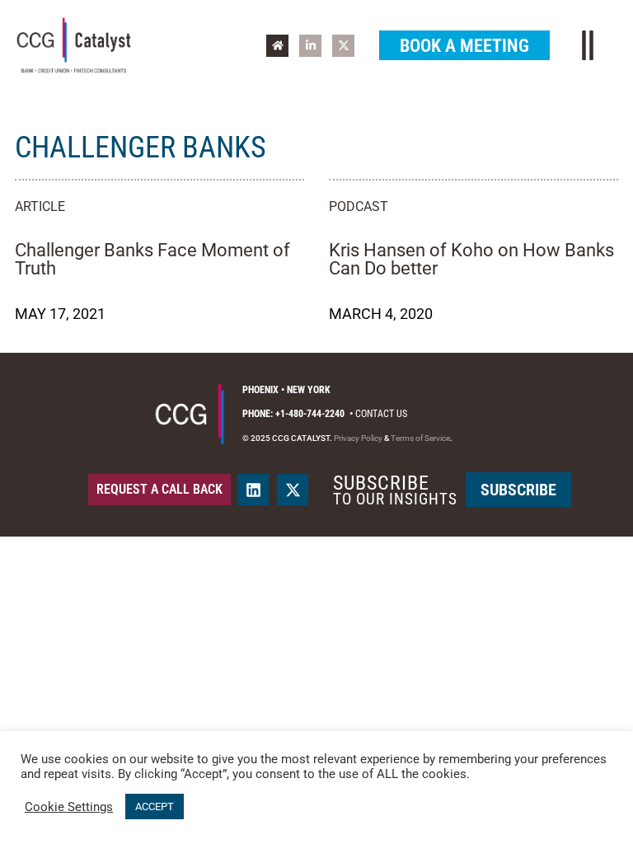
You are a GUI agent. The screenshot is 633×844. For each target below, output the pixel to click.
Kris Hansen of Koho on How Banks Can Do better (471, 259)
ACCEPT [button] (154, 806)
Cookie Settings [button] (69, 806)
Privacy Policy (358, 438)
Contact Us (381, 414)
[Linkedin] (253, 489)
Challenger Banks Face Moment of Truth (152, 259)
